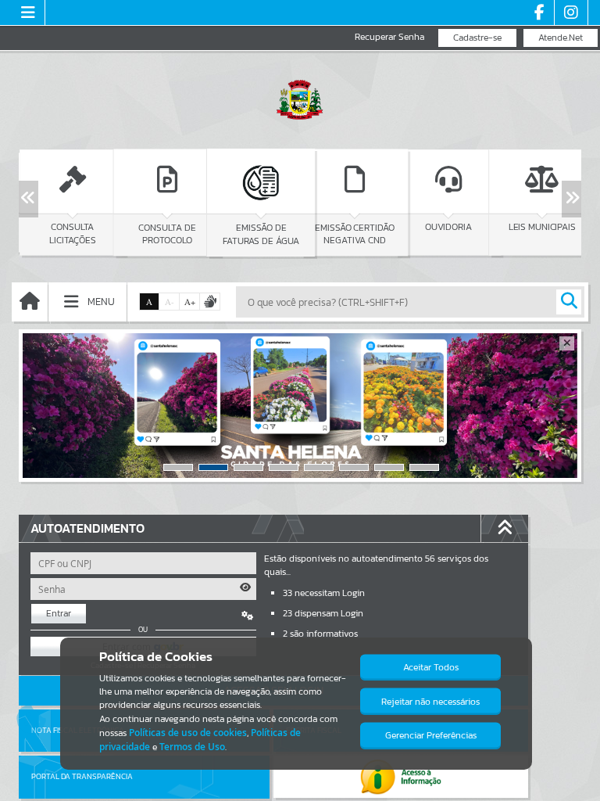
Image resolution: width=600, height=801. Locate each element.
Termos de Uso (192, 746)
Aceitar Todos (431, 667)
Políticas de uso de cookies (188, 732)
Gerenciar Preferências (431, 735)
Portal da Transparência (82, 776)
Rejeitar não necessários (430, 702)
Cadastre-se (477, 38)
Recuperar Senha (389, 37)
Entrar (58, 613)
